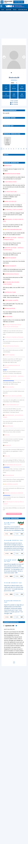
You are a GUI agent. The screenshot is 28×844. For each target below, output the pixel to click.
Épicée (14, 9)
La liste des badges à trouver (14, 513)
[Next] (26, 149)
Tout (2, 9)
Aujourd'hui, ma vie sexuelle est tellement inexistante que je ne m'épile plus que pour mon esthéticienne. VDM (14, 528)
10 (23, 148)
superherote (8, 625)
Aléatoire (8, 9)
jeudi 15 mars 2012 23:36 (9, 629)
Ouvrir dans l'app (18, 2)
